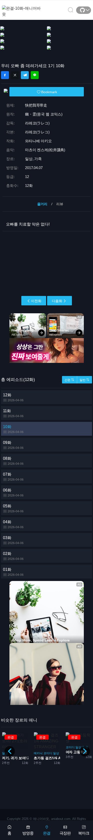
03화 (13, 540)
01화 (13, 572)
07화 (13, 476)
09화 (13, 445)
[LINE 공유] (35, 75)
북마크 (83, 833)
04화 (13, 524)
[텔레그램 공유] (25, 75)
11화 (13, 413)
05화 (13, 508)
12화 (13, 397)
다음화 (57, 301)
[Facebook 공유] (5, 75)
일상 (56, 753)
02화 (13, 556)
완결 (46, 833)
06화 (13, 492)
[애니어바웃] (22, 8)
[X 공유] (15, 75)
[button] (85, 751)
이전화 (36, 301)
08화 (13, 460)
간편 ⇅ (69, 380)
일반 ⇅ (84, 380)
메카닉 (38, 753)
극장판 (65, 833)
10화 (13, 429)
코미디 (47, 753)
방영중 (27, 833)
